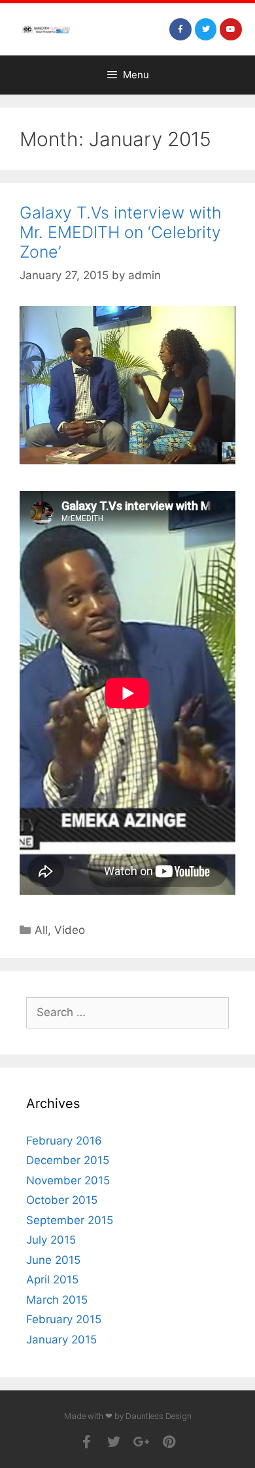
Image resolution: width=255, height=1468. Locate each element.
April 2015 (52, 1279)
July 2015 (51, 1239)
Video (69, 929)
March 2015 (57, 1299)
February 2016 (64, 1140)
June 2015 (53, 1259)
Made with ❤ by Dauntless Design (128, 1416)
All (41, 929)
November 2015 (68, 1180)
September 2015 (69, 1220)
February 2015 (63, 1319)
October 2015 (61, 1199)
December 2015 (67, 1160)
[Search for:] (127, 1012)
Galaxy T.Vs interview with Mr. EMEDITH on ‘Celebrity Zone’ (121, 232)
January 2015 (61, 1339)
